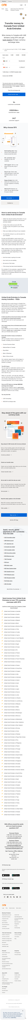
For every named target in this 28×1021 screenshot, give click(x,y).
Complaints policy (5, 978)
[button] (12, 55)
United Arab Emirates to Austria (11, 614)
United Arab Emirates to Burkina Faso (13, 626)
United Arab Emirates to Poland (11, 746)
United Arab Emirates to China (11, 629)
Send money (4, 954)
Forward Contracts (5, 924)
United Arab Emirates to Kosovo (12, 692)
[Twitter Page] (11, 897)
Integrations (17, 923)
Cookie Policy (13, 1017)
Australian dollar (9, 537)
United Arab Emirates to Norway (12, 728)
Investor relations (18, 980)
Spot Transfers (5, 922)
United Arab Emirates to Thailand (12, 794)
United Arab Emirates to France (11, 655)
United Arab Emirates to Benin (11, 623)
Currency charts (5, 944)
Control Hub (17, 914)
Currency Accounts (5, 928)
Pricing (16, 925)
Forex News (17, 936)
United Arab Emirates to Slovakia (12, 763)
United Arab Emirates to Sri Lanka (12, 782)
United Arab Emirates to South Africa (13, 773)
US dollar (7, 584)
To (3, 64)
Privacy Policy (4, 980)
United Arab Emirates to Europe (12, 647)
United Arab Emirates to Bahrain (12, 617)
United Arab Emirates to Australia (12, 611)
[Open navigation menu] (25, 5)
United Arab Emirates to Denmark (12, 641)
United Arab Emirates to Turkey (11, 802)
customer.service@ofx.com (14, 838)
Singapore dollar (9, 577)
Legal (3, 976)
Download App (17, 927)
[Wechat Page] (14, 897)
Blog (15, 938)
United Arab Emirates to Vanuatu (12, 811)
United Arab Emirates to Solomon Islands (14, 769)
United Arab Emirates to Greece (12, 665)
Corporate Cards (5, 918)
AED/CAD (20, 384)
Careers (3, 992)
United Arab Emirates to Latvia (11, 695)
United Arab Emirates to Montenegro (13, 712)
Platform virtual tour (6, 934)
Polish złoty (8, 581)
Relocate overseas (5, 961)
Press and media (18, 954)
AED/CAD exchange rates (9, 401)
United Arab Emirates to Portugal (12, 749)
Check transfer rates (6, 952)
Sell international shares (6, 968)
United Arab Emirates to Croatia (12, 632)
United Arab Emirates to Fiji (10, 650)
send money (17, 330)
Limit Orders (4, 926)
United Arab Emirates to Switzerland (13, 788)
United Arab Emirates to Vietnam (12, 814)
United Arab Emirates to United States (13, 808)
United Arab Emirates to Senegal (12, 757)
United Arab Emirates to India (11, 674)
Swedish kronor (9, 571)
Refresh (23, 49)
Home (3, 8)
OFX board (4, 988)
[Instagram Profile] (20, 897)
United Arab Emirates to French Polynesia (14, 658)
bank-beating (8, 40)
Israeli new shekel (9, 546)
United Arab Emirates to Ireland (11, 680)
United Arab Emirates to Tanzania (12, 791)
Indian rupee (8, 565)
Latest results (17, 976)
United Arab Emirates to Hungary (12, 671)
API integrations (17, 952)
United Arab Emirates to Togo (11, 797)
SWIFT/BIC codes (5, 946)
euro (7, 562)
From (4, 57)
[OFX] (4, 5)
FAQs (7, 908)
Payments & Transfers (6, 916)
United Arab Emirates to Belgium (12, 620)
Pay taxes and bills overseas (7, 963)
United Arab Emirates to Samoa (11, 751)
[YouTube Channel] (17, 897)
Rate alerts (4, 942)
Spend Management (18, 916)
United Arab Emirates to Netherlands (13, 719)
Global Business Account (6, 914)
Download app (4, 956)
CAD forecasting (7, 398)
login (5, 226)
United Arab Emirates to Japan (11, 689)
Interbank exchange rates (7, 938)
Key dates (16, 978)
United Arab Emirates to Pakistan (12, 734)
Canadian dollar (9, 550)
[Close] (22, 1010)
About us (3, 974)
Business (4, 1)
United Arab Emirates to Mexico (12, 709)
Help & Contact (12, 908)
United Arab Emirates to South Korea (13, 776)
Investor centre (17, 974)
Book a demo (18, 908)
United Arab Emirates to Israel (11, 683)
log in (22, 86)
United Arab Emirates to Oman (11, 731)
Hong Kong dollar (9, 553)
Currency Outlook (18, 934)
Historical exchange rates (7, 940)
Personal (10, 1)
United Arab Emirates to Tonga (11, 799)
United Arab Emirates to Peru (11, 740)
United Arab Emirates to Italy (11, 686)
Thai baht (8, 559)
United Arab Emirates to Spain (11, 779)
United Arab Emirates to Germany (12, 661)
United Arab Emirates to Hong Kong (13, 668)
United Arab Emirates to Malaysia (12, 703)
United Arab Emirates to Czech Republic (14, 638)
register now (10, 330)
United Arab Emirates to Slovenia (12, 766)
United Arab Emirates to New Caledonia (14, 722)
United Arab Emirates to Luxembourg (13, 701)
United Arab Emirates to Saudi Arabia (13, 754)
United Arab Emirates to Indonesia (12, 677)
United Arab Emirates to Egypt (11, 644)
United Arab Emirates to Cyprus (12, 635)
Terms (25, 1018)
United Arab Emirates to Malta (11, 706)
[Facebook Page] (4, 897)
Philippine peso (9, 574)
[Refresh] (3, 49)
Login (21, 4)
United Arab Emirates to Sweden (12, 785)
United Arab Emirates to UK (11, 805)
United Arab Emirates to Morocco (12, 715)
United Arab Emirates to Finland (12, 653)
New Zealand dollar (11, 568)
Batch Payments (18, 921)
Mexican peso (10, 556)
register (17, 86)
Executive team (5, 990)
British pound (8, 540)
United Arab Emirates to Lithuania (12, 698)
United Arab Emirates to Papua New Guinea (14, 737)
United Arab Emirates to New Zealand (13, 725)
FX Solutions (4, 920)
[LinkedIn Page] (8, 897)
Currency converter (5, 936)
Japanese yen (8, 543)
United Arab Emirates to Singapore (12, 760)
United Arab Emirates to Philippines (12, 743)
